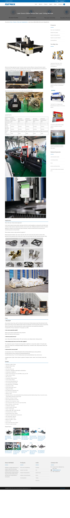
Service (37, 475)
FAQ (36, 470)
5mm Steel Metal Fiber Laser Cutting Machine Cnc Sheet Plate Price (41, 451)
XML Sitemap (62, 488)
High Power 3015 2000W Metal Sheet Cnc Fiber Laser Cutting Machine (8, 451)
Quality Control (38, 472)
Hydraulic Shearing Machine (55, 35)
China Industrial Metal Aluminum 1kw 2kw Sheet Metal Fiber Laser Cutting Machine (33, 438)
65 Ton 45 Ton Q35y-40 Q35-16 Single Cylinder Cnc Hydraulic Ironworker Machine (57, 126)
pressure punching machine (55, 166)
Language (62, 1)
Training (37, 477)
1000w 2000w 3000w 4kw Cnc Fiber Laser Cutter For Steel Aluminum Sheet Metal (17, 452)
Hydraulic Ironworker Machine (56, 37)
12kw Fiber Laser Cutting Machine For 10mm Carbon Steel (25, 451)
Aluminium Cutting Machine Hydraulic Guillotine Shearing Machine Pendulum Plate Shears (57, 147)
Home (36, 4)
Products (45, 4)
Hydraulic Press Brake (54, 32)
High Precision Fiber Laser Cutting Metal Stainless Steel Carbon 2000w (8, 438)
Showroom (37, 480)
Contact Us (60, 4)
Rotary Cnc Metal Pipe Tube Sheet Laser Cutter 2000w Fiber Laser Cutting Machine (33, 452)
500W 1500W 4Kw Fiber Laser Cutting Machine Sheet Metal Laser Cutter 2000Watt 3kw (17, 438)
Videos (55, 4)
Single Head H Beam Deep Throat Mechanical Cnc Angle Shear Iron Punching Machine (56, 65)
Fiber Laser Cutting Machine (22, 22)
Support (50, 4)
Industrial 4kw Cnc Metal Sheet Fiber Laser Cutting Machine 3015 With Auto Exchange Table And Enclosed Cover (41, 438)
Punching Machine (54, 40)
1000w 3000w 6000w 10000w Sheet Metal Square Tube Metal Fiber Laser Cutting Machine (25, 438)
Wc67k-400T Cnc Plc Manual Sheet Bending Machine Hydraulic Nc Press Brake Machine (58, 106)
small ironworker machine (55, 156)
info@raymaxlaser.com (56, 470)
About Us (40, 4)
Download (37, 467)
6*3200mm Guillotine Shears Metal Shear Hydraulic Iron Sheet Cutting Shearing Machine (58, 85)
